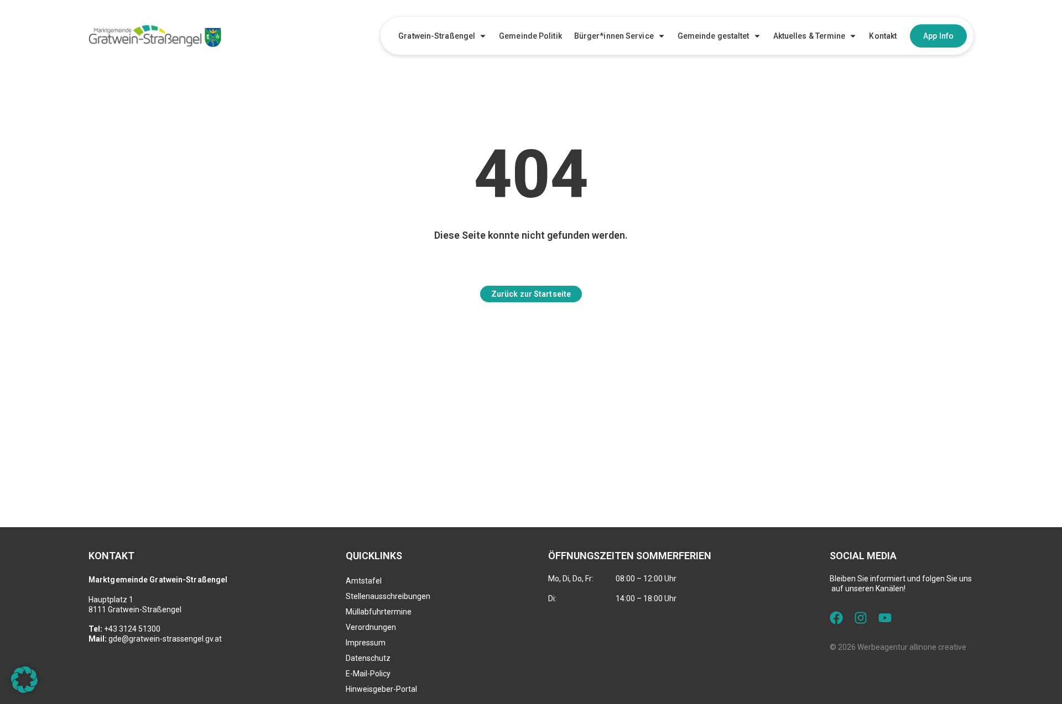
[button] (24, 679)
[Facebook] (836, 617)
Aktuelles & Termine (809, 35)
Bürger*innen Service (614, 35)
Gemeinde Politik (530, 35)
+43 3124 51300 (132, 628)
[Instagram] (860, 617)
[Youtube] (885, 617)
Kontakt (883, 35)
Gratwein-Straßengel (436, 35)
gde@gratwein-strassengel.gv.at (165, 638)
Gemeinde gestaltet (713, 35)
